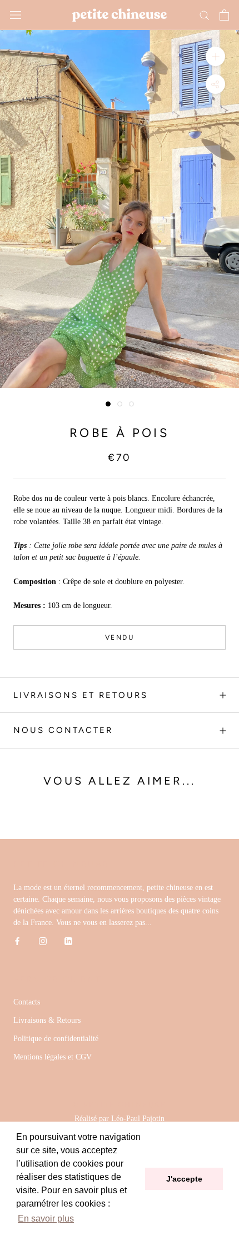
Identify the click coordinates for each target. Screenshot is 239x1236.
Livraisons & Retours (47, 1020)
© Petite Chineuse (119, 1105)
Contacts (26, 1002)
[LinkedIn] (68, 940)
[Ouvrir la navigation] (15, 15)
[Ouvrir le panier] (224, 15)
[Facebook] (17, 940)
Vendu (119, 637)
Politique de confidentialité (55, 1038)
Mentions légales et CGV (52, 1057)
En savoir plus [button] (46, 1218)
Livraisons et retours (80, 695)
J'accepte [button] (184, 1178)
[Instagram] (43, 940)
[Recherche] (205, 14)
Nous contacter (63, 730)
